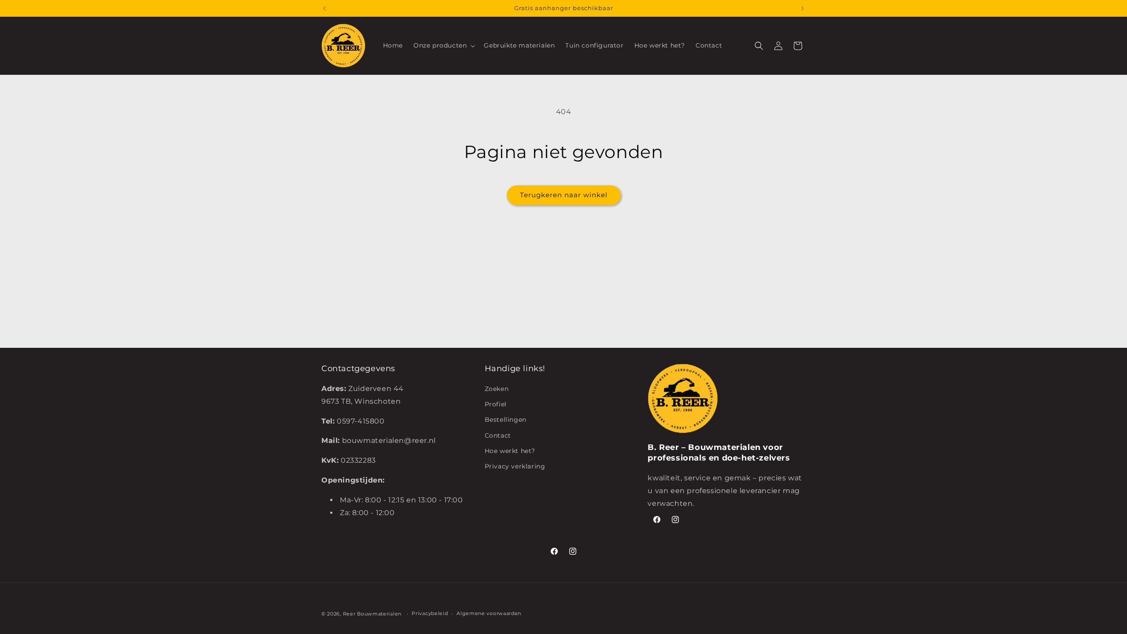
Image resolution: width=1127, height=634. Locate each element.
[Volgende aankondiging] (802, 8)
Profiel (496, 404)
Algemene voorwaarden (489, 613)
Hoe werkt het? (510, 451)
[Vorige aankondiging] (324, 8)
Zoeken (497, 389)
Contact (498, 435)
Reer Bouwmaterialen (372, 614)
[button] (443, 45)
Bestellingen (506, 420)
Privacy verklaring (515, 466)
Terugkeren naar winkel (564, 195)
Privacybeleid (430, 613)
